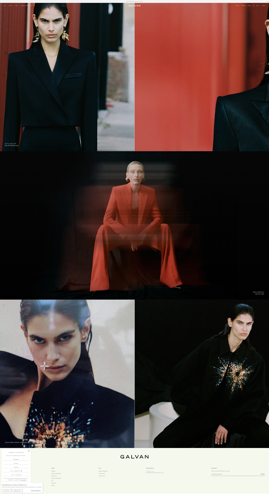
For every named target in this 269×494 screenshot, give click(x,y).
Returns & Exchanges (56, 473)
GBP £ (257, 5)
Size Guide (53, 483)
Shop (16, 5)
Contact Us (54, 475)
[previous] (111, 1)
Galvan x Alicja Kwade (26, 5)
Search (249, 5)
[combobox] (13, 475)
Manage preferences (36, 490)
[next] (157, 1)
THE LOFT (237, 5)
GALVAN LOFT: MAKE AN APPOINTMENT (134, 1)
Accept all (6, 490)
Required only (17, 490)
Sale (4, 5)
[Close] (28, 450)
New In (10, 5)
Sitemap (53, 485)
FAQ (52, 480)
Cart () (263, 5)
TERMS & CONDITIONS (103, 471)
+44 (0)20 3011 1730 (150, 471)
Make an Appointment (56, 478)
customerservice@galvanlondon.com (154, 472)
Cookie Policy (102, 475)
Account (243, 5)
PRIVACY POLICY (102, 473)
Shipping (53, 471)
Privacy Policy (23, 480)
